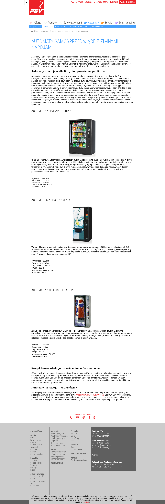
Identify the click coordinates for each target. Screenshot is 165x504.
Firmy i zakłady (36, 440)
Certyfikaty (34, 486)
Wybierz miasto (127, 2)
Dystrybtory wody (57, 443)
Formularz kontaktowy (100, 448)
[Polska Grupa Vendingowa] (36, 7)
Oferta (37, 22)
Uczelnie (33, 449)
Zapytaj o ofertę (101, 2)
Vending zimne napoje (59, 436)
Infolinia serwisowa (58, 454)
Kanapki (33, 470)
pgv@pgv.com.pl (104, 436)
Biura (32, 437)
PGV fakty (74, 433)
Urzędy (33, 442)
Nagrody (74, 440)
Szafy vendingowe (58, 445)
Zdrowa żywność (73, 22)
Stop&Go (88, 2)
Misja (73, 436)
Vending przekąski (58, 438)
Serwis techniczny (58, 459)
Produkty (52, 22)
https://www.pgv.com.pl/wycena (90, 395)
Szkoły (33, 452)
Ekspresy (67, 26)
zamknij (86, 502)
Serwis (108, 22)
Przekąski (58, 26)
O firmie (79, 2)
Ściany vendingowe (79, 26)
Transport (34, 447)
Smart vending (127, 22)
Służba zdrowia (36, 444)
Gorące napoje (35, 26)
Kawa (73, 447)
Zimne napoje (48, 26)
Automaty (93, 22)
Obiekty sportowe (37, 454)
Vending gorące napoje (59, 433)
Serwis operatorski (58, 456)
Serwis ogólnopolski (58, 452)
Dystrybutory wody (96, 26)
